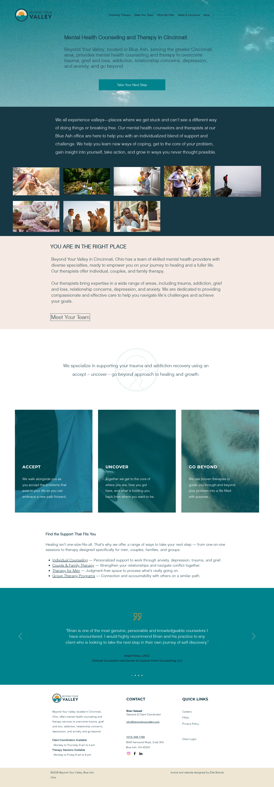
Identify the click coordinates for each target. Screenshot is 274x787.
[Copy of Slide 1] (135, 675)
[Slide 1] (132, 675)
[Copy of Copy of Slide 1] (138, 675)
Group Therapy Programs (73, 575)
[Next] (253, 636)
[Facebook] (135, 753)
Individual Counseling (70, 560)
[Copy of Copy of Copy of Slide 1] (142, 675)
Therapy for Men (66, 570)
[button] (120, 15)
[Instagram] (128, 753)
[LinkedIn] (141, 753)
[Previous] (20, 636)
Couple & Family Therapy (73, 565)
